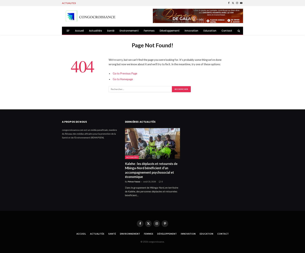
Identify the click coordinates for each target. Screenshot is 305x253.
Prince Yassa (134, 181)
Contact (226, 30)
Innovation (191, 30)
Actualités (95, 30)
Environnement (129, 30)
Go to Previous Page (125, 73)
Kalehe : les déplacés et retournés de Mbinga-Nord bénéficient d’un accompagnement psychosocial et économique (151, 170)
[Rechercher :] (140, 89)
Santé (111, 30)
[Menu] (68, 30)
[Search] (238, 30)
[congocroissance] (89, 16)
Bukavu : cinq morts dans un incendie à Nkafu (103, 3)
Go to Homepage (123, 79)
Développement (170, 30)
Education (210, 30)
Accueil (79, 30)
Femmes (149, 30)
